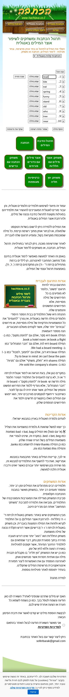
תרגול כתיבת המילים (45, 143)
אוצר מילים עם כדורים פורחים (34, 162)
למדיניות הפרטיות (49, 627)
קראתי (33, 692)
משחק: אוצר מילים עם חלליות (54, 162)
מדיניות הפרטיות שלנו (22, 687)
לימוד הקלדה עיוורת (35, 30)
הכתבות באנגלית (35, 24)
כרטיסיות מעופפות (33, 179)
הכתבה (25, 142)
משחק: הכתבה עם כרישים (13, 162)
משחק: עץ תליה (54, 179)
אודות (56, 30)
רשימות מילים (15, 24)
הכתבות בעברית (56, 24)
